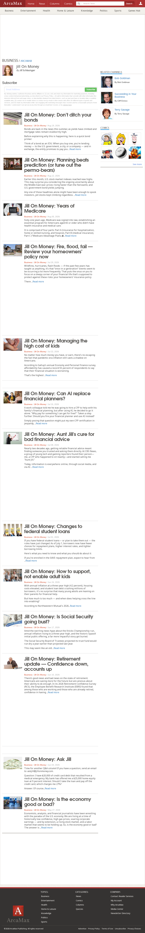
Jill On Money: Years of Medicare (49, 208)
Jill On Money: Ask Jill (47, 758)
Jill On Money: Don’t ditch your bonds (57, 117)
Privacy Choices (134, 928)
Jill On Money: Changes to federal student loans (53, 528)
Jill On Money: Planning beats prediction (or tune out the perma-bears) (56, 164)
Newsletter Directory (120, 913)
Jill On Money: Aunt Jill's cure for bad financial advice (59, 436)
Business (9, 10)
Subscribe (91, 90)
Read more (75, 149)
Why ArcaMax (117, 904)
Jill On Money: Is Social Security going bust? (58, 618)
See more (137, 164)
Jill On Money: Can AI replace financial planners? (57, 395)
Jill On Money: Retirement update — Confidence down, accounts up (56, 663)
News (78, 896)
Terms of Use (107, 928)
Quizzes (79, 909)
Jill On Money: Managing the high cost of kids (55, 343)
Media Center (117, 909)
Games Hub (134, 10)
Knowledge (87, 10)
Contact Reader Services (122, 896)
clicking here (67, 105)
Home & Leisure (65, 10)
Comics (79, 900)
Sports (117, 10)
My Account (116, 900)
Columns (80, 904)
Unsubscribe (120, 928)
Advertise (82, 928)
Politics (103, 10)
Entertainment (28, 10)
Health (46, 10)
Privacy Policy (94, 928)
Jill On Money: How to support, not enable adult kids (57, 573)
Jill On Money (40, 125)
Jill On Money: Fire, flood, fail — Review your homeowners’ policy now (58, 251)
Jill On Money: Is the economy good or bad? (57, 801)
